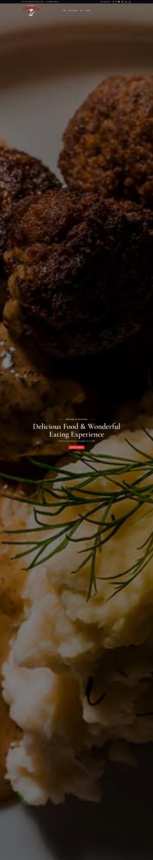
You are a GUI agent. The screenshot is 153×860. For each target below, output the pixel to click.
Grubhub (130, 1)
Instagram (115, 1)
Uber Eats (126, 1)
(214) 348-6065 (106, 1)
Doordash (122, 1)
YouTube (119, 1)
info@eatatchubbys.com (53, 1)
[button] (76, 447)
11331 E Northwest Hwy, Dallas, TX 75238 (34, 1)
